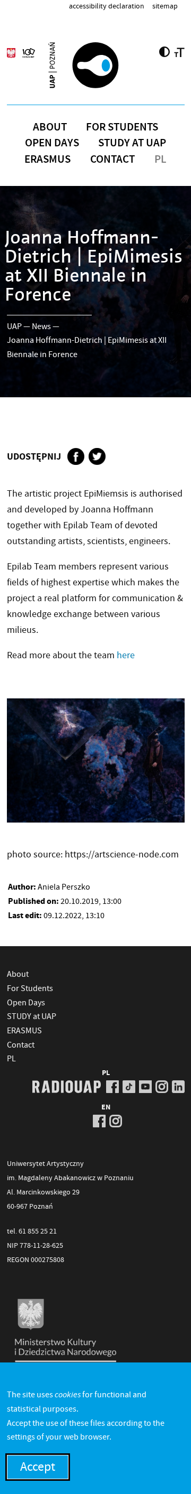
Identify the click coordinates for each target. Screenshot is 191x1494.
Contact (112, 159)
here (126, 655)
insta (161, 1086)
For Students (122, 126)
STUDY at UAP (132, 142)
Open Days (52, 142)
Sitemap (165, 6)
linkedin (178, 1086)
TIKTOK (129, 1086)
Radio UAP (66, 1086)
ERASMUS (47, 159)
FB (112, 1086)
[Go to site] (95, 65)
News (41, 326)
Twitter (97, 456)
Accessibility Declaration (106, 6)
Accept (37, 1467)
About (50, 126)
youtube (145, 1086)
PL (160, 159)
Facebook (75, 456)
